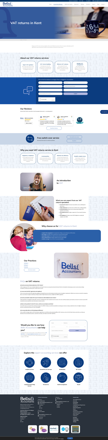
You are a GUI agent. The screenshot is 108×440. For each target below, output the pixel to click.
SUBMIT (75, 93)
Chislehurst (26, 263)
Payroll (74, 409)
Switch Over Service (76, 413)
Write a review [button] (29, 123)
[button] (73, 121)
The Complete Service (77, 399)
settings (62, 438)
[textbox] (41, 90)
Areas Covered (75, 414)
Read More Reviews (54, 128)
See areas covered (31, 269)
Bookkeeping (75, 402)
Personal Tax (75, 406)
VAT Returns (75, 403)
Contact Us (75, 415)
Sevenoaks (26, 267)
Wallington (26, 265)
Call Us (89, 0)
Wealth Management (77, 407)
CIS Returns (75, 410)
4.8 (79, 119)
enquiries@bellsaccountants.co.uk (99, 0)
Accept (70, 438)
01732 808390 (41, 411)
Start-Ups (75, 400)
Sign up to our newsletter (73, 0)
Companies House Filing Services (79, 405)
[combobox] (50, 90)
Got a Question (104, 111)
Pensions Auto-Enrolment (78, 411)
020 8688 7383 (59, 398)
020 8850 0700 (42, 401)
